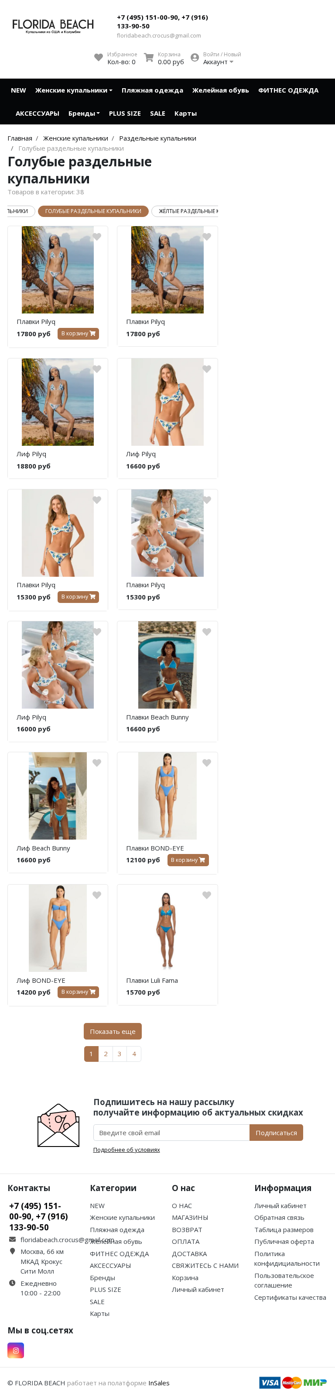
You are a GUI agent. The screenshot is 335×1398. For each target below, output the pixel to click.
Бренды (81, 113)
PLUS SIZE (125, 113)
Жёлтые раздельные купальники (205, 211)
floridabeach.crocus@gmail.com (159, 35)
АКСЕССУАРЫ (37, 113)
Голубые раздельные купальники (93, 211)
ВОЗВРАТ (187, 1229)
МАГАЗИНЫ (190, 1217)
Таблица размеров (284, 1229)
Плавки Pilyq (36, 321)
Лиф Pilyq (31, 453)
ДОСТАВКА (189, 1253)
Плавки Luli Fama (152, 980)
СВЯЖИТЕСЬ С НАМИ (205, 1265)
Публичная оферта (284, 1241)
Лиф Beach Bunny (43, 848)
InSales (159, 1382)
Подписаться (276, 1132)
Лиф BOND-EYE (41, 980)
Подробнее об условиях (126, 1150)
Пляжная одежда (152, 90)
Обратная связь (279, 1217)
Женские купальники (71, 90)
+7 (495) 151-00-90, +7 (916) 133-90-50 (162, 21)
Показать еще (113, 1031)
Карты (185, 113)
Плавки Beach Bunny (157, 717)
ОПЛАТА (185, 1241)
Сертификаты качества (290, 1297)
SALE (157, 113)
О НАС (182, 1205)
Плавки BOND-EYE (155, 848)
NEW (18, 90)
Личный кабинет (198, 1289)
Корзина (185, 1277)
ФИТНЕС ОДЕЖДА (288, 90)
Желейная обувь (220, 90)
